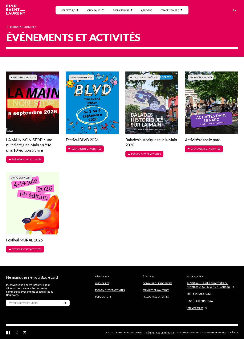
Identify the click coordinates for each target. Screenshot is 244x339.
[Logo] (15, 10)
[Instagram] (16, 332)
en (234, 10)
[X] (25, 332)
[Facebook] (8, 332)
